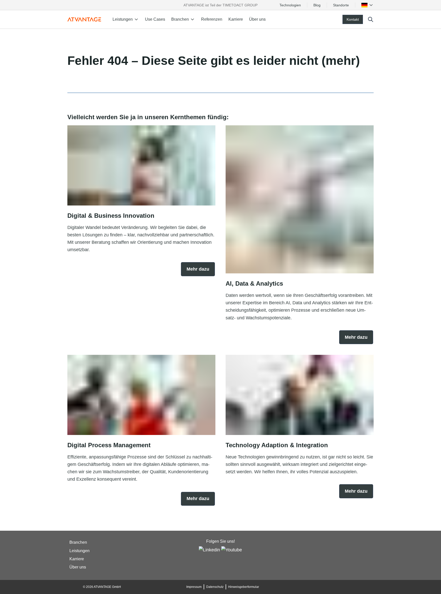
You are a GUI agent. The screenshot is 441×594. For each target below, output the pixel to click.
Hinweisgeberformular (243, 587)
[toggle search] (371, 19)
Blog (317, 5)
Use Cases (155, 19)
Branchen (78, 542)
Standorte (341, 5)
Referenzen (211, 19)
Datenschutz (215, 587)
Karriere (235, 19)
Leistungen (79, 551)
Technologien (290, 5)
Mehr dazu (198, 269)
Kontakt (353, 19)
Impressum (194, 587)
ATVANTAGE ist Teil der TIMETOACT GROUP (220, 5)
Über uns (257, 19)
